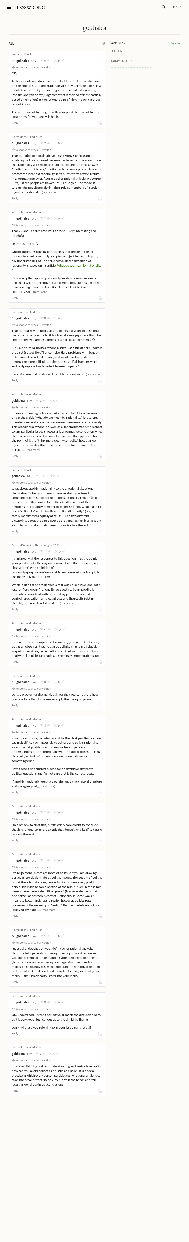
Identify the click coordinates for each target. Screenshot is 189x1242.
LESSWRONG (31, 8)
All (11, 43)
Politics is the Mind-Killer (27, 137)
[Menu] (9, 7)
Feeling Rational (21, 54)
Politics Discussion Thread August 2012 (36, 545)
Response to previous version (33, 67)
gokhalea (94, 28)
